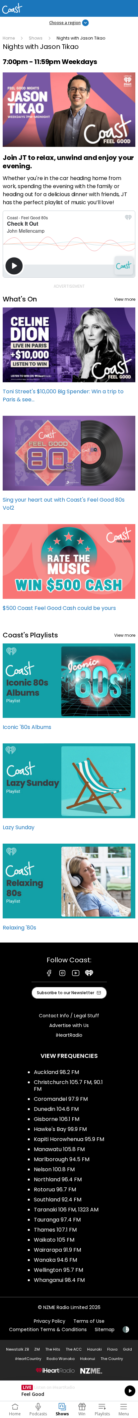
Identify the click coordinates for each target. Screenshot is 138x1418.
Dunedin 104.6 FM (56, 1109)
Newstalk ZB (17, 1349)
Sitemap (105, 1329)
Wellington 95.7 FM (58, 1270)
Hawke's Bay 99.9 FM (60, 1129)
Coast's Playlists (30, 635)
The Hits (52, 1349)
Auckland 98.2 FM (56, 1072)
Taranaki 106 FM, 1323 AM (66, 1209)
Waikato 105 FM (54, 1240)
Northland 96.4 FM (58, 1179)
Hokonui (87, 1358)
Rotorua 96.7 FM (55, 1189)
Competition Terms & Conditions (48, 1329)
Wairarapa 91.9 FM (57, 1250)
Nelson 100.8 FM (54, 1169)
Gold (127, 1349)
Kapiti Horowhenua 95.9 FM (69, 1139)
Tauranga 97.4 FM (57, 1220)
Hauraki (94, 1349)
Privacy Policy (49, 1321)
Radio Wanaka (61, 1358)
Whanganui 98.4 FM (59, 1280)
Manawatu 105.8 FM (59, 1149)
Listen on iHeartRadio (69, 1391)
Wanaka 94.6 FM (55, 1260)
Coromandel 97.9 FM (61, 1099)
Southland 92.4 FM (57, 1199)
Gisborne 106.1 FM (56, 1119)
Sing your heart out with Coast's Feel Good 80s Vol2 (69, 466)
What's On (20, 299)
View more (124, 299)
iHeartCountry (28, 1358)
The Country (111, 1358)
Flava (112, 1349)
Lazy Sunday (69, 790)
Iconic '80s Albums (69, 690)
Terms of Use (89, 1321)
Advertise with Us (69, 1025)
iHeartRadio (69, 1035)
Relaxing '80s (69, 890)
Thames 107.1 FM (55, 1230)
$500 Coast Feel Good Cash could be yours (69, 571)
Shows (36, 38)
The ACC (74, 1349)
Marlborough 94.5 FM (61, 1159)
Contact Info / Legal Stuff (69, 1015)
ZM (37, 1349)
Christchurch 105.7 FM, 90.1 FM (68, 1085)
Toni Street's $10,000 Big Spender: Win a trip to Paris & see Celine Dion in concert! (69, 358)
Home (9, 38)
